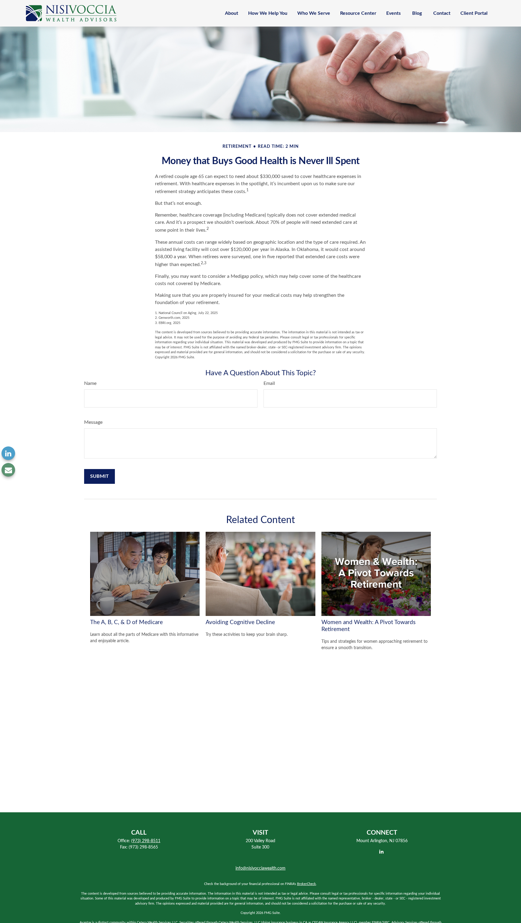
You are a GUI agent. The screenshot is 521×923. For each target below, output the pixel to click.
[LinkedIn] (8, 453)
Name (90, 383)
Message (93, 422)
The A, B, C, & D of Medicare (126, 622)
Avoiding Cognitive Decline (240, 622)
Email (269, 383)
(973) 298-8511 (145, 841)
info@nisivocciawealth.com (260, 868)
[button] (232, 13)
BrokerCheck (306, 884)
